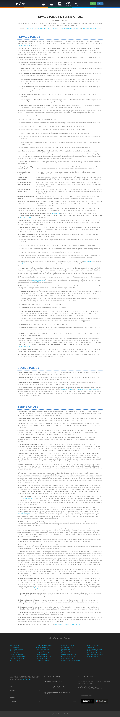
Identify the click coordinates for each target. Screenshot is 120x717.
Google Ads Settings (66, 390)
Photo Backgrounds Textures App (70, 660)
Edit (43, 5)
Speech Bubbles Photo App (94, 649)
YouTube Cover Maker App (43, 653)
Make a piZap (25, 679)
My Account (88, 261)
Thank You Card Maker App (94, 653)
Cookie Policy (38, 28)
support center (41, 45)
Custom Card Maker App (16, 654)
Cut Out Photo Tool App (67, 645)
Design (60, 5)
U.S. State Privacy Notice (51, 28)
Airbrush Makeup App (42, 654)
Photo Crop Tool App (93, 645)
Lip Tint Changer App (67, 658)
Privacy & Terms (14, 694)
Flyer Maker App (65, 651)
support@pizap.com (23, 45)
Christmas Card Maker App (43, 660)
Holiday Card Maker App (68, 656)
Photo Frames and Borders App (44, 645)
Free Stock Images (66, 653)
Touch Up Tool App (15, 651)
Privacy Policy (29, 28)
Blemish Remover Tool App (43, 656)
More (77, 5)
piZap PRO (12, 697)
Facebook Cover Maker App (43, 647)
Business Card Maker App (43, 658)
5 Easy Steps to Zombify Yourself (53, 681)
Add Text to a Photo (15, 653)
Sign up (100, 3)
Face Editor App (65, 649)
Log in (93, 3)
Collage (51, 5)
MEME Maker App (15, 660)
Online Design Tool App (16, 649)
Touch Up (68, 5)
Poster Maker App (92, 647)
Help (11, 686)
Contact (12, 690)
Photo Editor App (14, 645)
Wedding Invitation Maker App (95, 654)
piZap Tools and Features (60, 638)
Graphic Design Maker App (68, 654)
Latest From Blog (52, 676)
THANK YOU (13, 701)
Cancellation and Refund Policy (91, 28)
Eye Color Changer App (67, 647)
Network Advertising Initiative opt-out (87, 390)
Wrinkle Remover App (93, 656)
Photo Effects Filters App (17, 658)
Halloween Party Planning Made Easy (55, 687)
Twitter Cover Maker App (42, 649)
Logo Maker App (40, 651)
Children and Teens (66, 28)
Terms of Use (77, 28)
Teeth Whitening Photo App (94, 651)
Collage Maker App (15, 647)
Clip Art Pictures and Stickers (18, 656)
